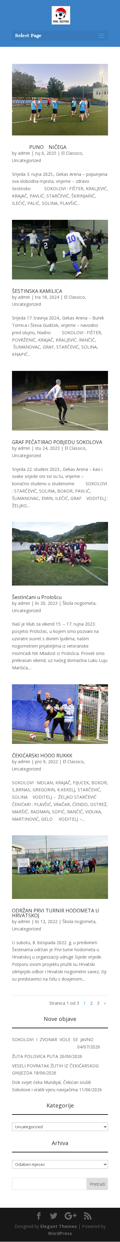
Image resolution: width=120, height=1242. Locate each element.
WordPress (60, 1233)
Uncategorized (26, 160)
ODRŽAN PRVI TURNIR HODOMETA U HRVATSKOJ (55, 913)
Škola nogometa (78, 603)
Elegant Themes (58, 1226)
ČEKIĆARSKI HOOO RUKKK (42, 755)
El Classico (71, 153)
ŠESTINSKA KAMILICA (37, 291)
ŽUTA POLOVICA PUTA (35, 1056)
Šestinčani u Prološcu (37, 597)
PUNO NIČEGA (56, 147)
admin (24, 153)
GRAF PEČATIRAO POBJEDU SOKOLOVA (57, 442)
